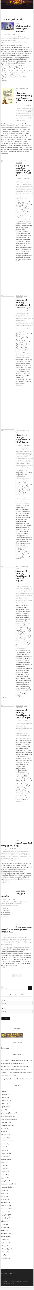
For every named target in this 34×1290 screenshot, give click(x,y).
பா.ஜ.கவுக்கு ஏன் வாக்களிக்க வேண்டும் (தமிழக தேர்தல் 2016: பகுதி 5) (23, 170)
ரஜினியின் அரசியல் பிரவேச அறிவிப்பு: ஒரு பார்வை (23, 28)
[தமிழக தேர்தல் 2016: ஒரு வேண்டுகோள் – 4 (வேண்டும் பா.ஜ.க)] (7, 359)
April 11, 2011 (13, 935)
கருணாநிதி (23, 590)
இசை (3, 1110)
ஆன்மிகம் (4, 1107)
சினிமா (3, 1165)
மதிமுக (27, 466)
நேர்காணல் (18, 924)
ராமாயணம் (4, 1236)
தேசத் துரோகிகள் (29, 460)
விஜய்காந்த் (29, 465)
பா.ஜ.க (16, 941)
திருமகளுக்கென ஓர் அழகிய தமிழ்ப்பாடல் (12, 1063)
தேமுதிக (20, 458)
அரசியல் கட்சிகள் (7, 36)
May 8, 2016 (27, 720)
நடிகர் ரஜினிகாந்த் (15, 36)
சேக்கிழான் (4, 848)
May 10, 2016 (27, 445)
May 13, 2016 (27, 310)
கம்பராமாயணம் (5, 1141)
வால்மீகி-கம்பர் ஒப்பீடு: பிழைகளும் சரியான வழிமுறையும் (16, 1072)
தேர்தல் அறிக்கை (8, 944)
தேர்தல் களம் (17, 860)
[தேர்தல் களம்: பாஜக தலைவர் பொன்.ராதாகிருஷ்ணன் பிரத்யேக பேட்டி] (7, 924)
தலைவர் (6, 941)
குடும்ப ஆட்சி (13, 903)
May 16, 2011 (13, 848)
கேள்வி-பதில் (5, 1153)
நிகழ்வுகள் (18, 890)
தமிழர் (18, 851)
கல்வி (8, 937)
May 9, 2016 (27, 584)
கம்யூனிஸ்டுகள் (22, 465)
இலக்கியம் (4, 1122)
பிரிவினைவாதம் (11, 42)
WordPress (25, 1281)
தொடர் (3, 1193)
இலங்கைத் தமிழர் (6, 1125)
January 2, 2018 (16, 34)
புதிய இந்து (4, 1218)
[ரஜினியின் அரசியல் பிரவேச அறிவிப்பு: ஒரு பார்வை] (7, 26)
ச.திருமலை (19, 105)
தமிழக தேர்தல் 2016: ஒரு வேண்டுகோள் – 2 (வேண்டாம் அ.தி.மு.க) (23, 576)
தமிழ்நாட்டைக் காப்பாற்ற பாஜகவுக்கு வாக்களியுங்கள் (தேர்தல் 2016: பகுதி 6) (24, 98)
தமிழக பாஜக (26, 118)
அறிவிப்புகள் (4, 1100)
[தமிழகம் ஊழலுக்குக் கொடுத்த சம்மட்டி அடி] (7, 840)
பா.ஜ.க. (6, 42)
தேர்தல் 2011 (14, 851)
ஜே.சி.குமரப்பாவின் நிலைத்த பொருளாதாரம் (13, 1069)
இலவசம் (22, 593)
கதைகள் (3, 1137)
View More (6, 81)
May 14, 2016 (27, 105)
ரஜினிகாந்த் (15, 38)
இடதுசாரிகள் (22, 463)
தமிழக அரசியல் (18, 42)
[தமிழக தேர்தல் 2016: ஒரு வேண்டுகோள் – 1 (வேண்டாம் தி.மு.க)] (7, 769)
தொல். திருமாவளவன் (24, 453)
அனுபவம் (4, 1094)
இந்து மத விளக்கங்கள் (7, 1119)
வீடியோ (3, 1252)
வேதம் (3, 1255)
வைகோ (18, 448)
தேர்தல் (3, 1190)
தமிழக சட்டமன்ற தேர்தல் (24, 115)
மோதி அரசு (22, 111)
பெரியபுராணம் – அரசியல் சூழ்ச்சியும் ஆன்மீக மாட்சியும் (16, 1060)
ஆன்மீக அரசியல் (8, 38)
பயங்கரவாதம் (5, 1209)
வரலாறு (3, 1239)
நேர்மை (7, 939)
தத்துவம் (3, 1178)
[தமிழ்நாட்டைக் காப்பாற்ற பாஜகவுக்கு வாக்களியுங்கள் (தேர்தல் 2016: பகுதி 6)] (7, 96)
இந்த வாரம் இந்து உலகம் (8, 1113)
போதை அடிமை (21, 602)
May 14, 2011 (11, 899)
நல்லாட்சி (20, 110)
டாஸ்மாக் (23, 586)
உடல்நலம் (3, 1128)
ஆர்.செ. (4, 899)
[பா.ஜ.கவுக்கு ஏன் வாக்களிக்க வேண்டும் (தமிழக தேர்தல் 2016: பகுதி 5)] (7, 224)
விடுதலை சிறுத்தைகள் (24, 451)
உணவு (3, 1131)
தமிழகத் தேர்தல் (21, 38)
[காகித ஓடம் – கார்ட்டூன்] (7, 891)
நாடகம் (3, 1196)
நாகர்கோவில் (13, 937)
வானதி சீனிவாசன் (26, 108)
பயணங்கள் (4, 1212)
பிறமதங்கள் (4, 1215)
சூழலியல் (4, 1171)
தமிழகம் (11, 858)
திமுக (31, 118)
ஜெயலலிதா (22, 120)
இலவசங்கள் (27, 593)
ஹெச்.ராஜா (29, 110)
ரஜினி (25, 36)
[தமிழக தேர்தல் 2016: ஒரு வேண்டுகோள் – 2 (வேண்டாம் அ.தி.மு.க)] (7, 630)
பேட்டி (16, 942)
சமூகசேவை (4, 1159)
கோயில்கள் (4, 1156)
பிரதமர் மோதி (26, 42)
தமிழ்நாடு (21, 36)
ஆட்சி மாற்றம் (11, 941)
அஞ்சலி (3, 1091)
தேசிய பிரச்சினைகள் (20, 88)
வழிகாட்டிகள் (5, 1242)
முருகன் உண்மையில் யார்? (8, 1075)
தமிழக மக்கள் (13, 939)
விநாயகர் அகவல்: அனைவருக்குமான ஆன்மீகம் (14, 1066)
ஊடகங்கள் (4, 1134)
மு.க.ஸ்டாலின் (9, 905)
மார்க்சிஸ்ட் (24, 458)
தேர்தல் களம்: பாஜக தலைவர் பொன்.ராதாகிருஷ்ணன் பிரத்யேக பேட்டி (16, 929)
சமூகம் (27, 88)
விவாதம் (3, 1246)
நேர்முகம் (5, 937)
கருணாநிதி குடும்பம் (21, 313)
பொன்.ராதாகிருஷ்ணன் (24, 113)
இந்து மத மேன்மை (6, 1116)
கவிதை (3, 1150)
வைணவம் (4, 1258)
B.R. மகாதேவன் (6, 34)
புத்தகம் (3, 1221)
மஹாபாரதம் (4, 1233)
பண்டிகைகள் (4, 1205)
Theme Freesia (18, 1281)
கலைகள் (3, 1144)
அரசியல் (17, 23)
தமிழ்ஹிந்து (4, 1281)
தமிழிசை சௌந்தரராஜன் (26, 117)
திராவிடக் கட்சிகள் (9, 40)
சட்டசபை (25, 110)
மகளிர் (3, 1230)
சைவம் (3, 1175)
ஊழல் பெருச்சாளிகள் (24, 588)
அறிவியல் (4, 1104)
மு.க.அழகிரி (15, 905)
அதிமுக (24, 454)
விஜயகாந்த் (28, 454)
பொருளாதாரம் (5, 1227)
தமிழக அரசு (18, 181)
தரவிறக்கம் (4, 1181)
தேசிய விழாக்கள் (6, 1187)
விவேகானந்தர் (5, 1249)
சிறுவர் (3, 1168)
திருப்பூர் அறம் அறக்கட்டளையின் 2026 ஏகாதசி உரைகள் (16, 1079)
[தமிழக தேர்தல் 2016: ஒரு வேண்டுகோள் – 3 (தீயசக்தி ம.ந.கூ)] (7, 493)
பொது (3, 1224)
